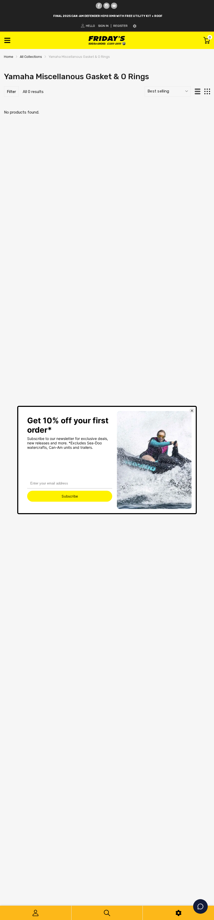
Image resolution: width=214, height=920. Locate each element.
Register (120, 26)
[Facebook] (99, 6)
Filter (11, 91)
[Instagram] (106, 6)
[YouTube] (114, 6)
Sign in (103, 26)
